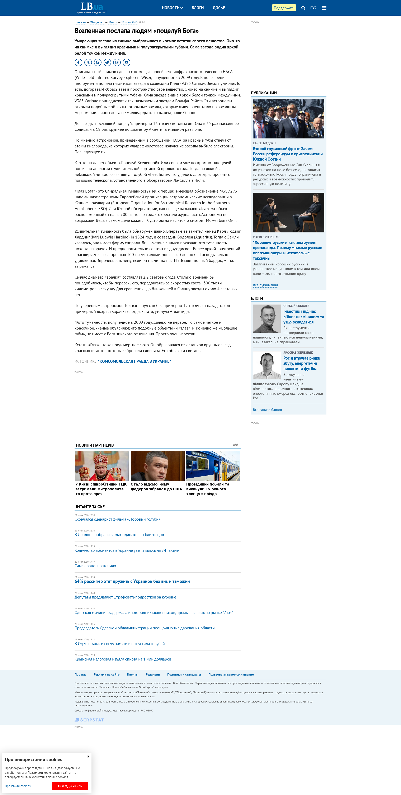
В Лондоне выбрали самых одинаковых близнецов (119, 534)
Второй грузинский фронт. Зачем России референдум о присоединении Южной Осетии (287, 154)
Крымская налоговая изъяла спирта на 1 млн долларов (123, 659)
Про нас (80, 674)
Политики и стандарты (184, 674)
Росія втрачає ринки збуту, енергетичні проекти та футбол (301, 363)
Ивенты (132, 674)
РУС (313, 7)
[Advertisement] (158, 403)
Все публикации (265, 285)
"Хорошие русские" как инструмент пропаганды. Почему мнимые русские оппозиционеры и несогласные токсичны (287, 250)
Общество (97, 22)
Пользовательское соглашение (231, 674)
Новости (171, 7)
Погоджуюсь (70, 786)
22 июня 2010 (129, 22)
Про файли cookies (17, 786)
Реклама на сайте (106, 674)
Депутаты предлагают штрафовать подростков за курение (125, 597)
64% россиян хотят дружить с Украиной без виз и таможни (132, 581)
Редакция (153, 674)
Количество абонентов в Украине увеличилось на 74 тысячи (127, 550)
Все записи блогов (267, 409)
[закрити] (88, 756)
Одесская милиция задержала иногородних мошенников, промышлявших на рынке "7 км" (154, 612)
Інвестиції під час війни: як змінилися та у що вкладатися (303, 316)
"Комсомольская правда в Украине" (134, 361)
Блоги (198, 7)
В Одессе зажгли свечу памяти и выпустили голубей (120, 643)
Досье (219, 7)
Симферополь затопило (95, 565)
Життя (112, 22)
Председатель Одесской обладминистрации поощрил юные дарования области (144, 628)
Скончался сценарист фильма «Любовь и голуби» (117, 519)
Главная (80, 22)
